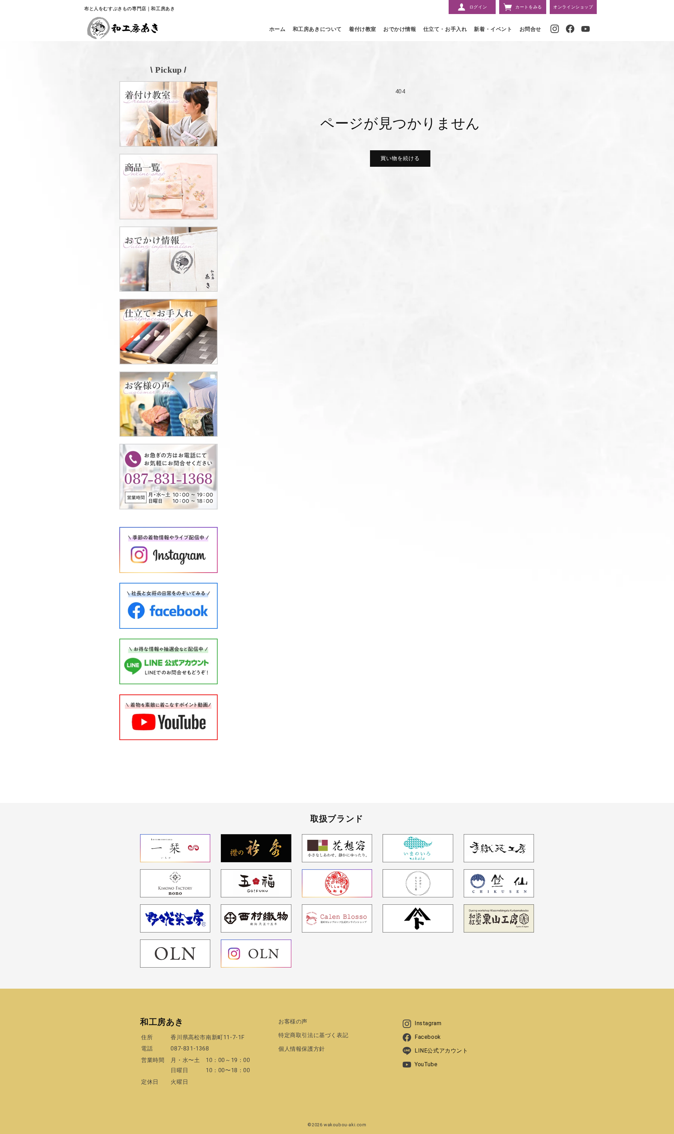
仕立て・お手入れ (445, 29)
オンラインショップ (573, 7)
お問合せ (530, 29)
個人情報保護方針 (301, 1049)
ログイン (478, 7)
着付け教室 (362, 29)
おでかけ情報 (399, 29)
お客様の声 (293, 1021)
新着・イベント (493, 29)
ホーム (277, 29)
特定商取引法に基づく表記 (313, 1035)
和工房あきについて (317, 29)
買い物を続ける (400, 158)
